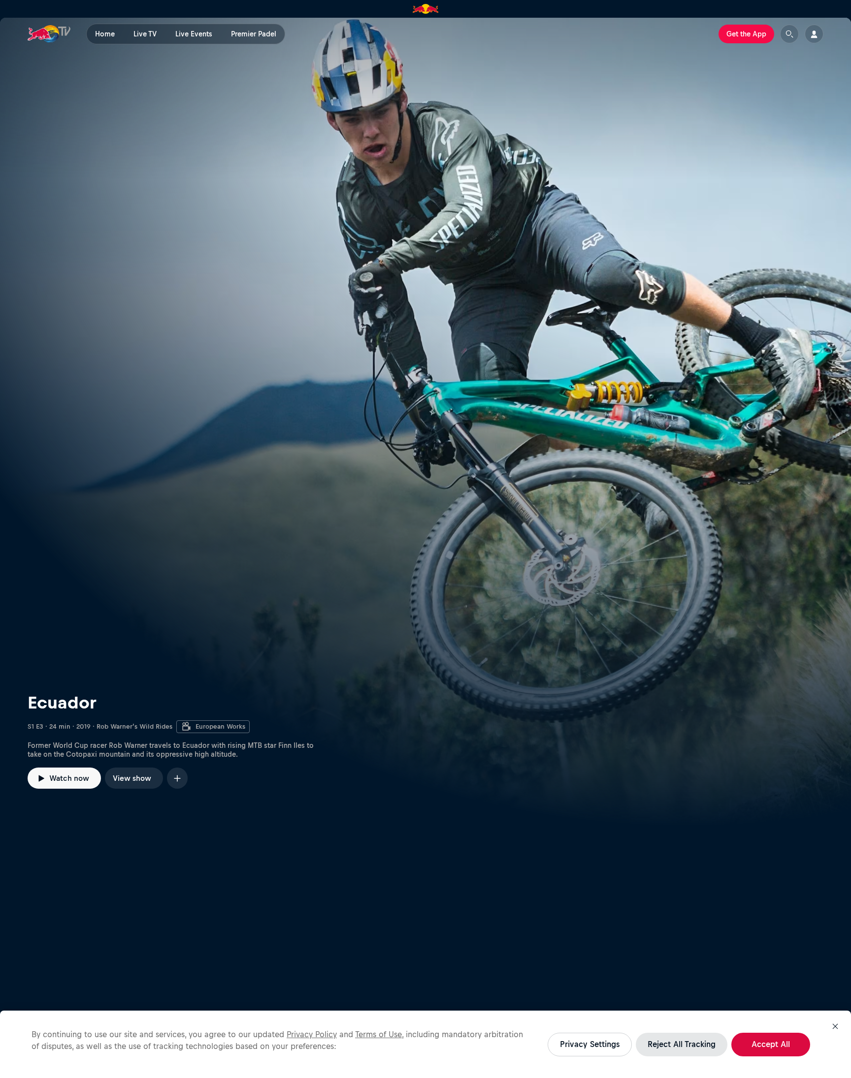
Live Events (193, 34)
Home (105, 34)
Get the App (746, 34)
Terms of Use (378, 1034)
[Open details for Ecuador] (425, 422)
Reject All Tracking (682, 1044)
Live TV (145, 34)
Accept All (771, 1044)
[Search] (789, 34)
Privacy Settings (590, 1044)
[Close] (835, 1026)
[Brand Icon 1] (426, 9)
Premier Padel (253, 34)
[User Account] (814, 34)
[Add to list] (177, 778)
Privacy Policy (312, 1034)
